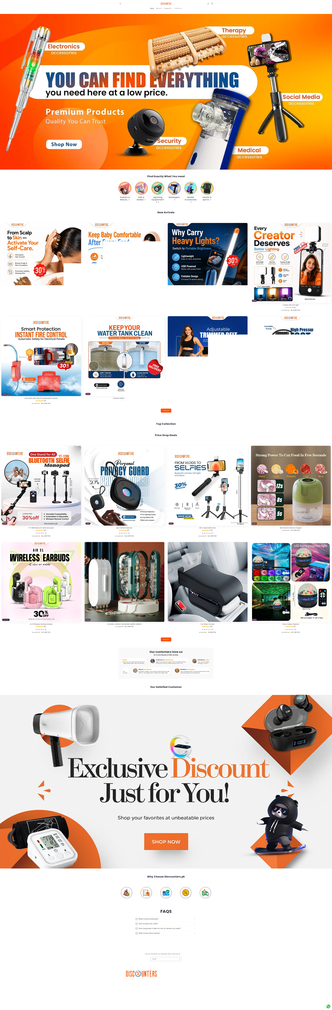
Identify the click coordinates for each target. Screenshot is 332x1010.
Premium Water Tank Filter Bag (124, 398)
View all (166, 410)
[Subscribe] (179, 959)
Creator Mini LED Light (291, 305)
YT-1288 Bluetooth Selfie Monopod (41, 528)
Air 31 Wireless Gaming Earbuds (41, 624)
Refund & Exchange (174, 985)
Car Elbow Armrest (208, 624)
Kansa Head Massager (41, 305)
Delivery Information (174, 979)
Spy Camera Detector (124, 528)
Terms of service (173, 991)
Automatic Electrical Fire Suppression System (41, 398)
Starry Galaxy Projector (290, 624)
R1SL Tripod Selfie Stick (207, 528)
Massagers (174, 197)
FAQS (169, 997)
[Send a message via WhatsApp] (328, 1006)
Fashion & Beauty (125, 198)
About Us (171, 976)
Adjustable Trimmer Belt (207, 398)
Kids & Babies (140, 198)
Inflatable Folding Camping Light (208, 305)
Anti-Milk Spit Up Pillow (124, 305)
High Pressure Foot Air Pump (291, 398)
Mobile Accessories (191, 198)
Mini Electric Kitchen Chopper (291, 528)
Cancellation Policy (174, 994)
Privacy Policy (172, 982)
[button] (120, 4)
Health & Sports (207, 198)
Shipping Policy (172, 988)
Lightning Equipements (158, 199)
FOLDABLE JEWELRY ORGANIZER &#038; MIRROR (124, 624)
